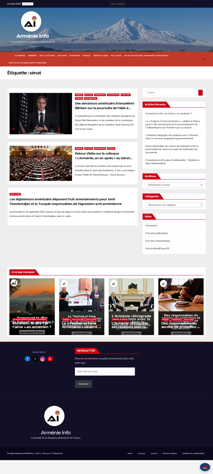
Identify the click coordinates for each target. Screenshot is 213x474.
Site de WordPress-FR (157, 248)
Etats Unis (125, 95)
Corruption (176, 319)
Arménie (32, 56)
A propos (20, 56)
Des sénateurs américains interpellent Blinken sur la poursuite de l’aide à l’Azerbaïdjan (104, 108)
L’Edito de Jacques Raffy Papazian (27, 63)
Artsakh (62, 56)
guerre (79, 98)
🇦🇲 (205, 467)
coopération (113, 95)
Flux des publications (156, 233)
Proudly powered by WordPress (20, 453)
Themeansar (57, 453)
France (87, 56)
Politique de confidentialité (193, 453)
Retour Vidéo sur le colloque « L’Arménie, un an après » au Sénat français (102, 158)
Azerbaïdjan (100, 95)
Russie (124, 319)
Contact (154, 453)
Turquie (111, 148)
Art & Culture (47, 56)
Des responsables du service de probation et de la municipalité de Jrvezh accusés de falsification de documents (171, 149)
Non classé (15, 194)
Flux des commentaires (157, 241)
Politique (116, 56)
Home (130, 453)
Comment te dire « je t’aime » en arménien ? (168, 113)
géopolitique (100, 56)
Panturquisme (90, 98)
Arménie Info (33, 36)
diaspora (75, 56)
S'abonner (83, 384)
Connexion (151, 225)
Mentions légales (170, 453)
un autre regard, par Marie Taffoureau (146, 56)
